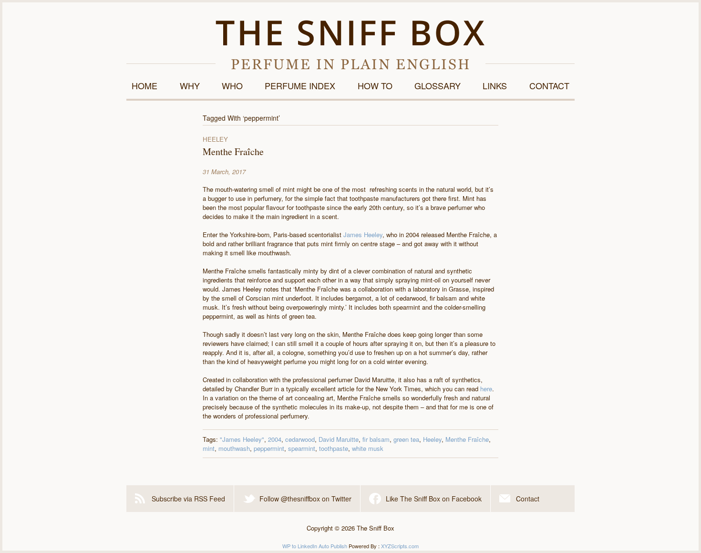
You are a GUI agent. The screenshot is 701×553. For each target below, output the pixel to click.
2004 (274, 439)
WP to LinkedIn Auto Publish (314, 546)
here (486, 388)
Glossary (437, 85)
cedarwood (300, 439)
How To (375, 85)
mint (209, 448)
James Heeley (362, 234)
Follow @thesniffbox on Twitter (305, 498)
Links (495, 85)
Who (232, 85)
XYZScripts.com (400, 546)
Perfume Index (300, 85)
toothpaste (333, 448)
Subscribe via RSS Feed (188, 498)
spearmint (301, 448)
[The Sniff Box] (350, 45)
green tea (406, 439)
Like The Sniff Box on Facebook (434, 498)
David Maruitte (339, 439)
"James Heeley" (242, 439)
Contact (549, 85)
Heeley (432, 439)
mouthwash (234, 448)
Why (190, 85)
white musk (367, 448)
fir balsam (376, 439)
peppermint (269, 448)
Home (144, 85)
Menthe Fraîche (233, 151)
